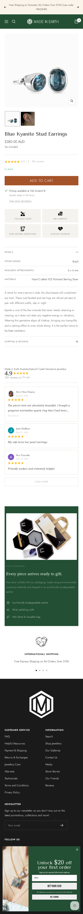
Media (48, 764)
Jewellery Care (12, 764)
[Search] (13, 21)
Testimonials (11, 778)
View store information (20, 201)
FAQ (7, 736)
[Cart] (76, 21)
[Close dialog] (77, 849)
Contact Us (51, 757)
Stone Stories (52, 771)
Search (49, 736)
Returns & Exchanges (16, 757)
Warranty (9, 771)
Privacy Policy (12, 792)
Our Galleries (52, 750)
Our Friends (52, 778)
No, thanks (54, 897)
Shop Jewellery (53, 743)
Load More (41, 481)
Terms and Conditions (17, 785)
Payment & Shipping (16, 750)
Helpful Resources (15, 743)
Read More (13, 415)
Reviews (49, 785)
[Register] (62, 825)
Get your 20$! (54, 886)
